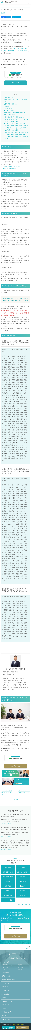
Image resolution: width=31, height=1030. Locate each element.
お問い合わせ (15, 82)
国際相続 (20, 964)
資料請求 (3, 1008)
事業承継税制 (6, 972)
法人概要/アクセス (6, 1001)
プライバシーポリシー (7, 1022)
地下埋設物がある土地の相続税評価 (14, 112)
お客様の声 (4, 986)
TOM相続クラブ (6, 1012)
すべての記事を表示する (22, 904)
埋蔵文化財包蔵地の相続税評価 (10, 166)
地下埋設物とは (8, 97)
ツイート (9, 17)
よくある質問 (5, 990)
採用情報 (3, 997)
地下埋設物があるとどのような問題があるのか (15, 100)
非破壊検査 (8, 108)
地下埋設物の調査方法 (10, 104)
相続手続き (5, 967)
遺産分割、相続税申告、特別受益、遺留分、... (7, 792)
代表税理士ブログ (6, 1019)
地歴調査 (8, 106)
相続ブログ (4, 1015)
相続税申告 (5, 964)
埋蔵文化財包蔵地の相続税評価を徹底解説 (23, 791)
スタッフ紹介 (5, 994)
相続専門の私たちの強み (8, 979)
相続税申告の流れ (6, 976)
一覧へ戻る (15, 799)
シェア (3, 17)
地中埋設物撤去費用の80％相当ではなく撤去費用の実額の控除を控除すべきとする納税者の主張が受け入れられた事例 (16, 135)
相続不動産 (20, 967)
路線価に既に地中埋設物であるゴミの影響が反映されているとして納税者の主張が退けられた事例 (16, 119)
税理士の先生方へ (7, 969)
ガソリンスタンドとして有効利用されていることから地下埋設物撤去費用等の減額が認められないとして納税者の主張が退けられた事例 (16, 127)
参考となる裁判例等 (9, 114)
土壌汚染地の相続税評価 (8, 168)
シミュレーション (6, 983)
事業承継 (20, 969)
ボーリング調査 (10, 110)
